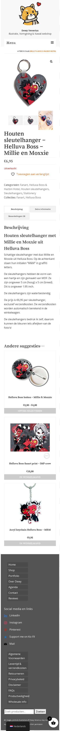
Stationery (30, 193)
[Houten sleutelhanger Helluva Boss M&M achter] (30, 120)
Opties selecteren (30, 410)
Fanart (24, 185)
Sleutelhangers (13, 193)
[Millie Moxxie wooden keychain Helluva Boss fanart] (45, 120)
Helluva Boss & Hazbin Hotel (43, 51)
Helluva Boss (33, 197)
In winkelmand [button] (30, 477)
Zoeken (40, 711)
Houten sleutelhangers (35, 189)
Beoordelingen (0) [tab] (16, 216)
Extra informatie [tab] (43, 209)
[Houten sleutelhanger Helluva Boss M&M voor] (15, 120)
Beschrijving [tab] (17, 209)
